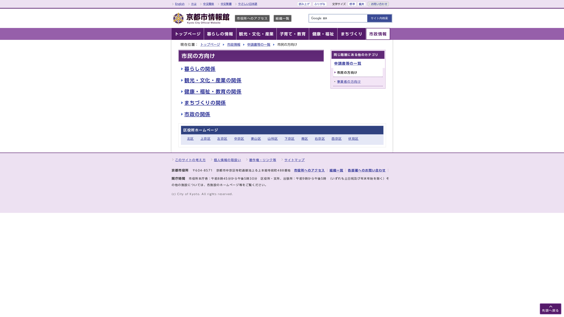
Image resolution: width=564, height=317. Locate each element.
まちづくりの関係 (205, 102)
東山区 (256, 138)
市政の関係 (197, 114)
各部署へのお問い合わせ (367, 170)
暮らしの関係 (200, 68)
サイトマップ (294, 160)
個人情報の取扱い (227, 160)
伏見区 (353, 138)
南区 (304, 138)
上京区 (205, 138)
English (180, 3)
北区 (190, 138)
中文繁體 (226, 3)
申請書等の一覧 (258, 44)
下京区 (290, 138)
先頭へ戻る (550, 310)
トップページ (210, 44)
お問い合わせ (379, 4)
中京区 (239, 138)
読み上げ (304, 4)
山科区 (273, 138)
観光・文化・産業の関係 (213, 80)
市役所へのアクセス (252, 18)
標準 (352, 4)
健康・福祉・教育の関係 (213, 91)
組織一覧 (282, 18)
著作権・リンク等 (262, 160)
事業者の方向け (349, 81)
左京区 (222, 138)
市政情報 (233, 44)
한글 (194, 3)
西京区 (337, 138)
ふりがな (319, 4)
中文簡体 (208, 3)
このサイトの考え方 (190, 160)
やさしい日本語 (247, 3)
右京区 (320, 138)
